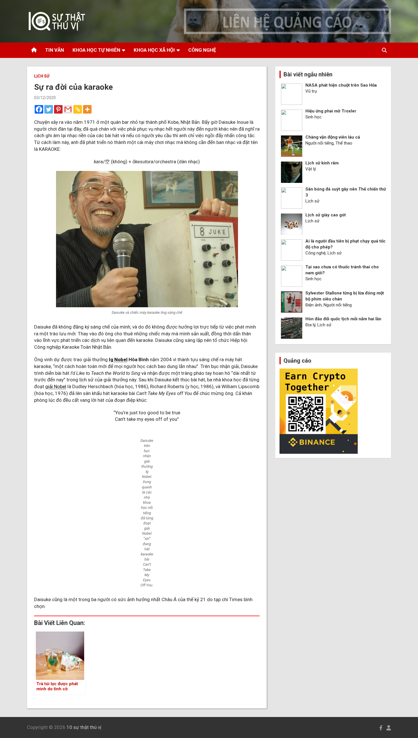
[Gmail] (68, 109)
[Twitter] (48, 109)
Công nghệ (202, 50)
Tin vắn (54, 50)
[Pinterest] (58, 109)
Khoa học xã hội (154, 50)
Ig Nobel (118, 359)
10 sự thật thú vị (84, 727)
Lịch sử (41, 76)
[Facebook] (39, 109)
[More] (87, 109)
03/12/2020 (45, 97)
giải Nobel (55, 386)
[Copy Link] (77, 109)
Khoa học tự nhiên (96, 50)
